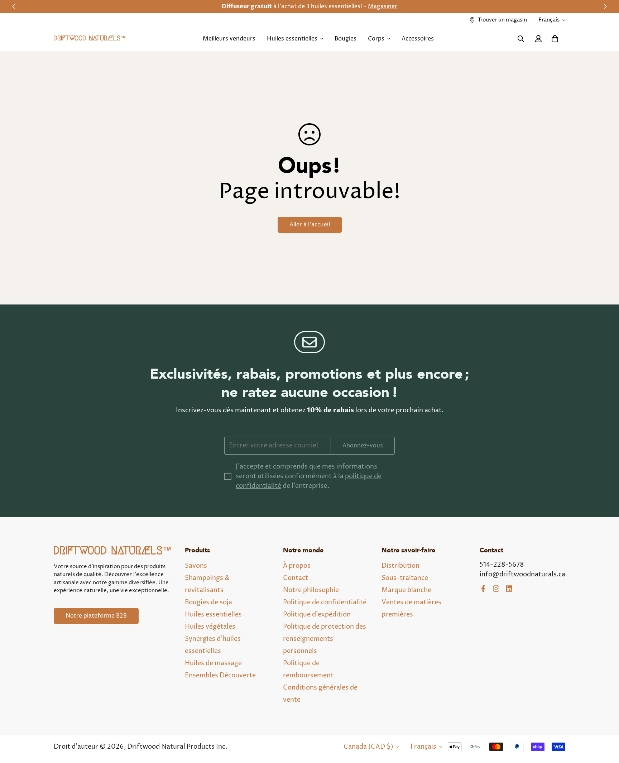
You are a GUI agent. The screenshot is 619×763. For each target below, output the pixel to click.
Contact (295, 578)
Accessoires (418, 39)
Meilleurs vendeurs (229, 39)
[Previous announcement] (13, 6)
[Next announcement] (605, 6)
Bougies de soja (208, 602)
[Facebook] (483, 588)
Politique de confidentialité (324, 602)
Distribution (400, 565)
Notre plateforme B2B (96, 616)
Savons (196, 565)
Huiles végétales (210, 626)
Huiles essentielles (292, 39)
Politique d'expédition (317, 614)
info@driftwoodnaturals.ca (522, 574)
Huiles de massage (213, 663)
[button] (555, 38)
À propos (297, 565)
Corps (376, 39)
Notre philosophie (311, 590)
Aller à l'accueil (309, 225)
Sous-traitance (405, 578)
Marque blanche (406, 590)
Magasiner (382, 6)
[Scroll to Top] (605, 724)
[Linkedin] (509, 588)
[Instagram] (496, 588)
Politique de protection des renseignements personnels (324, 639)
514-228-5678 (502, 564)
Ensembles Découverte (220, 675)
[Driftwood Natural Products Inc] (89, 39)
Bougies (345, 39)
